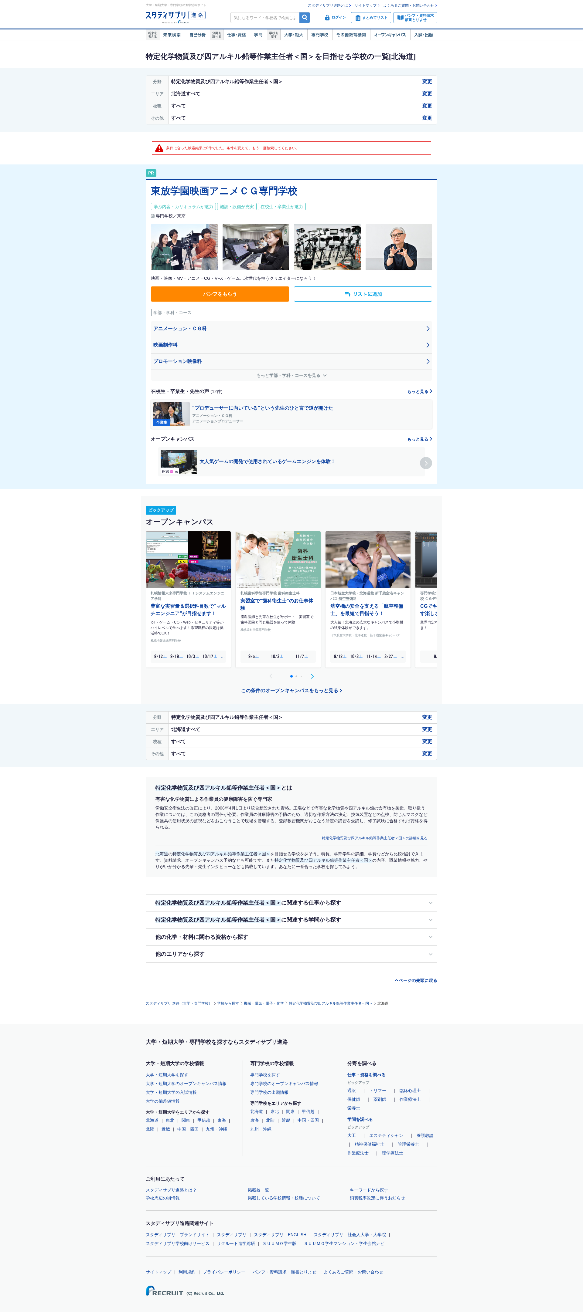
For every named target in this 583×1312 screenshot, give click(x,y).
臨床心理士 (410, 1090)
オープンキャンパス (390, 34)
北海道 (152, 1120)
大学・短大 (293, 34)
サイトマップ (366, 5)
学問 (258, 34)
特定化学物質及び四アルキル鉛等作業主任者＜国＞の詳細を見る (375, 838)
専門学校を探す (265, 1074)
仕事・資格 (236, 34)
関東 (186, 1120)
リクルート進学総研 (236, 1243)
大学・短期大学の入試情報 (171, 1092)
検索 (304, 17)
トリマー (377, 1090)
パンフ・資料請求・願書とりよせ (284, 1272)
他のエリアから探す (180, 954)
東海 (221, 1120)
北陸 (150, 1129)
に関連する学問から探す (248, 920)
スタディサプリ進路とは (328, 5)
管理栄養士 (408, 1144)
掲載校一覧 (258, 1190)
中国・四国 (188, 1129)
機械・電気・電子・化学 (264, 1003)
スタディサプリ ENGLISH (280, 1234)
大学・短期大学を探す (167, 1074)
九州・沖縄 (216, 1129)
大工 (351, 1135)
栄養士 (353, 1108)
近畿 (166, 1129)
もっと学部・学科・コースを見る (289, 375)
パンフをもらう (220, 293)
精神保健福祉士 (369, 1144)
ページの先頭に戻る (418, 980)
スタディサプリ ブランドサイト (178, 1234)
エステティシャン (386, 1135)
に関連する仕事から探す (248, 903)
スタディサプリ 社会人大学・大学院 (350, 1234)
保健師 (353, 1099)
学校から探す (228, 1003)
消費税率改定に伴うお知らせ (377, 1197)
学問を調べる (360, 1119)
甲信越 (203, 1120)
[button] (426, 463)
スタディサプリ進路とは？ (171, 1190)
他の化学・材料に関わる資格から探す (201, 937)
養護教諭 (425, 1135)
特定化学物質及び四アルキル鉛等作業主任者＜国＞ (331, 1003)
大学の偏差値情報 (163, 1101)
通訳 (351, 1090)
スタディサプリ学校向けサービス (178, 1243)
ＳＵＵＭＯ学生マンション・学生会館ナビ (344, 1243)
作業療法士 (410, 1099)
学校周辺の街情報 (163, 1197)
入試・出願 (423, 34)
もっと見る (418, 391)
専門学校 (319, 34)
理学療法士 (392, 1153)
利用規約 (187, 1272)
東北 (170, 1120)
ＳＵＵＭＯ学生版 (279, 1243)
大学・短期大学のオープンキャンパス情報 (186, 1083)
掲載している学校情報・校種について (284, 1197)
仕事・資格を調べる (366, 1074)
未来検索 (172, 34)
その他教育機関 (351, 34)
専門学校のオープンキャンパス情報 (284, 1083)
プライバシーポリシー (224, 1272)
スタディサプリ (232, 1234)
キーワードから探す (369, 1190)
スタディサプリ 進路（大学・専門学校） (179, 1003)
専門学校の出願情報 (269, 1092)
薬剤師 (379, 1099)
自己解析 (197, 34)
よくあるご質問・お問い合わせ (408, 5)
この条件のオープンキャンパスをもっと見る (289, 690)
